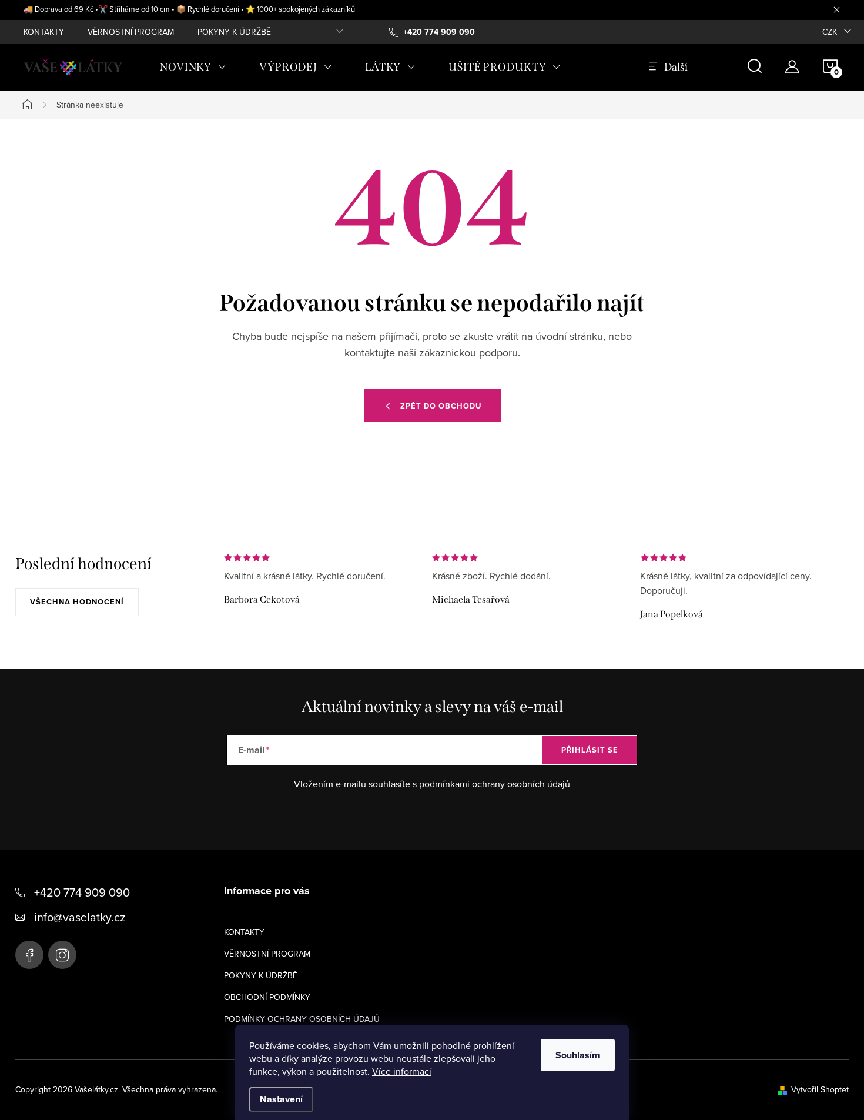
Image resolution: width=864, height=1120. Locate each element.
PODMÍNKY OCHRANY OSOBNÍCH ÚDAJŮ (302, 1019)
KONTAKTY (44, 32)
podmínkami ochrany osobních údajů (494, 783)
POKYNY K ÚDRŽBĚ (234, 32)
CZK (829, 32)
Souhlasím (577, 1055)
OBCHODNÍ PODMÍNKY (267, 997)
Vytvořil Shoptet (820, 1089)
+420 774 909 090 (82, 892)
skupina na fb (29, 955)
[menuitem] (193, 67)
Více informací (401, 1071)
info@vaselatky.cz (79, 916)
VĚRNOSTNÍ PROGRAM (131, 32)
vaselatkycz (62, 955)
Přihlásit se (589, 749)
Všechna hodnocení (77, 601)
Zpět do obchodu (440, 406)
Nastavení (281, 1099)
